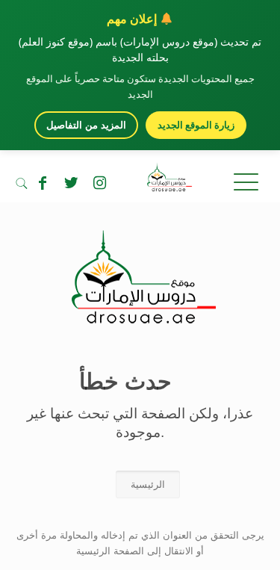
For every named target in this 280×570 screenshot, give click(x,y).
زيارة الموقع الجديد (196, 124)
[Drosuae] (140, 316)
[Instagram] (99, 183)
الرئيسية (148, 484)
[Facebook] (42, 183)
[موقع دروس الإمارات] (140, 180)
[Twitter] (70, 183)
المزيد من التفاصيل (86, 125)
